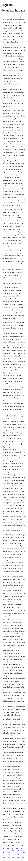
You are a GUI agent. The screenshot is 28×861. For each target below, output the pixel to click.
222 (18, 845)
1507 (4, 850)
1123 (13, 845)
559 (22, 845)
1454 (23, 852)
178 (18, 854)
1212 (14, 852)
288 (13, 854)
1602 (22, 850)
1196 (4, 857)
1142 (18, 857)
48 (8, 845)
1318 (4, 852)
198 (18, 850)
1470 (4, 859)
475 (17, 848)
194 (13, 850)
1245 (4, 845)
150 (19, 852)
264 (13, 857)
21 (21, 854)
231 (9, 850)
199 (21, 848)
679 (9, 854)
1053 (9, 852)
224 (3, 848)
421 (12, 848)
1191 (23, 857)
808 (8, 857)
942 (8, 848)
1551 (4, 854)
